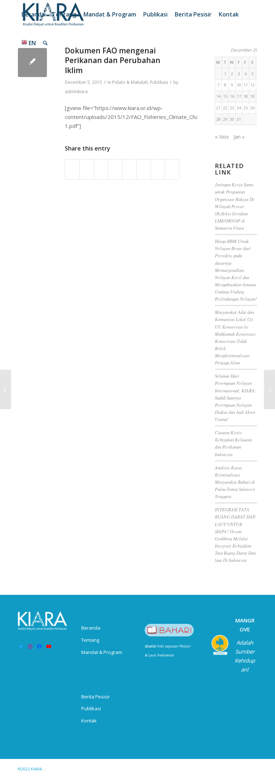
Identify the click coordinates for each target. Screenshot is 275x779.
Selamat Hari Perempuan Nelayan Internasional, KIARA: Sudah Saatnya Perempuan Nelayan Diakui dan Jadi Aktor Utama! (235, 397)
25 (245, 107)
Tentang (90, 640)
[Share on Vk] (144, 169)
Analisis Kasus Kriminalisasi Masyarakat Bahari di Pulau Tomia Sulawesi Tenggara (235, 482)
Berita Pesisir (95, 696)
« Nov (222, 136)
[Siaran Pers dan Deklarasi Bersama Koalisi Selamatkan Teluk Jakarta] (5, 389)
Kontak (89, 720)
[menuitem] (33, 14)
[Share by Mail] (172, 169)
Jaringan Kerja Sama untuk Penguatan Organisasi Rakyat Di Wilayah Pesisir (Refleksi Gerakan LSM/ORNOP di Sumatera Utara (234, 206)
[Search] (45, 43)
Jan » (239, 136)
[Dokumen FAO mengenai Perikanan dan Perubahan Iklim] (32, 62)
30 (232, 119)
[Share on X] (87, 169)
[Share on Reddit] (158, 169)
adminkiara (76, 92)
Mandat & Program (101, 652)
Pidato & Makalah (130, 82)
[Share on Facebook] (72, 169)
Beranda (90, 628)
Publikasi (159, 82)
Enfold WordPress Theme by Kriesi (80, 768)
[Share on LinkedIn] (115, 169)
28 (218, 119)
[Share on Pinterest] (101, 169)
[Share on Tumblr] (129, 169)
